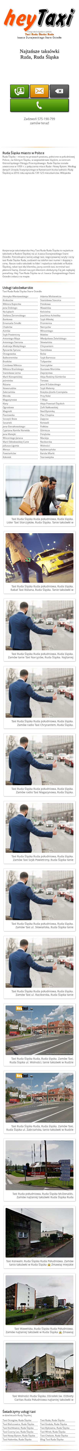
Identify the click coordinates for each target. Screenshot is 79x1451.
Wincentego (46, 330)
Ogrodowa (8, 407)
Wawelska (45, 307)
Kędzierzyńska (48, 449)
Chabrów (7, 327)
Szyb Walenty (47, 388)
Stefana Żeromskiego (14, 315)
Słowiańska (46, 342)
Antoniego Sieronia (13, 342)
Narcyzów (45, 327)
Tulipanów (45, 361)
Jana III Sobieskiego (50, 384)
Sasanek (7, 422)
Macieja (44, 438)
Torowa (44, 380)
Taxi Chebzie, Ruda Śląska (54, 1435)
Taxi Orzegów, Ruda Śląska (17, 1420)
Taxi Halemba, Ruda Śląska (17, 1439)
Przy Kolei (45, 395)
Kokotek (7, 457)
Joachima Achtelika (50, 315)
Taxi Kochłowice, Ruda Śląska (18, 1428)
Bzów (43, 353)
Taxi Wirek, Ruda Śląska (52, 1431)
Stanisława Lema (12, 373)
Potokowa (45, 304)
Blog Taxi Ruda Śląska (51, 1439)
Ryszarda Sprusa (12, 350)
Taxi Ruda (40, 250)
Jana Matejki (9, 434)
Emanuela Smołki (12, 323)
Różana (7, 384)
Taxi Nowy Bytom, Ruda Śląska (19, 1435)
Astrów (6, 330)
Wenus (6, 449)
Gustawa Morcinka (50, 369)
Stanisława (46, 350)
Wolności (45, 445)
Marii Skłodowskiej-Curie (16, 441)
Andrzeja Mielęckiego (14, 346)
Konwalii (44, 422)
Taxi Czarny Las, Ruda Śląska (18, 1431)
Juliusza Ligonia (11, 445)
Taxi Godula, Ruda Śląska (53, 1424)
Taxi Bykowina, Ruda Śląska (54, 1428)
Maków (44, 334)
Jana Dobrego (10, 307)
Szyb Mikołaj (46, 319)
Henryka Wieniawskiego (15, 296)
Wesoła (7, 395)
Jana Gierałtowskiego (14, 426)
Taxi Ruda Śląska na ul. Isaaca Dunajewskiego (43, 273)
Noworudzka (9, 388)
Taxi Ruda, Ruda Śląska (52, 1420)
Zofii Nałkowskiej (49, 407)
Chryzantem (46, 346)
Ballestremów (10, 357)
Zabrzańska (9, 392)
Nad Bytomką (47, 411)
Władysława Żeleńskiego (53, 338)
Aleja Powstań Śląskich (52, 403)
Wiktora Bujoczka (12, 304)
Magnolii (7, 411)
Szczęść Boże (10, 418)
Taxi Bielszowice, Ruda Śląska (18, 1424)
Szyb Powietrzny (11, 334)
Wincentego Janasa (13, 438)
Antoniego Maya (11, 338)
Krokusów (8, 300)
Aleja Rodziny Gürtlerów (53, 376)
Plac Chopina (47, 415)
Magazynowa (10, 399)
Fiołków (44, 426)
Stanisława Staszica (50, 300)
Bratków (7, 361)
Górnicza (45, 430)
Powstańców (9, 453)
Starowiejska (47, 457)
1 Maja (44, 399)
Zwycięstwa (46, 373)
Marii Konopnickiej (12, 376)
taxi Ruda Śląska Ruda (14, 260)
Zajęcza (44, 418)
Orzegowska (9, 353)
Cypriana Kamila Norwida (16, 430)
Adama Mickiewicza (50, 296)
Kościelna (45, 311)
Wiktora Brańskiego (13, 369)
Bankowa (7, 319)
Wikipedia (65, 173)
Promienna (46, 323)
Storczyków (46, 365)
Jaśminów (8, 380)
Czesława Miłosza (12, 365)
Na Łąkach (8, 311)
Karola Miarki (47, 453)
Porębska (45, 434)
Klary (5, 403)
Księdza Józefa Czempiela (53, 392)
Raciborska (46, 441)
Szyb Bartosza (47, 357)
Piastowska (9, 415)
